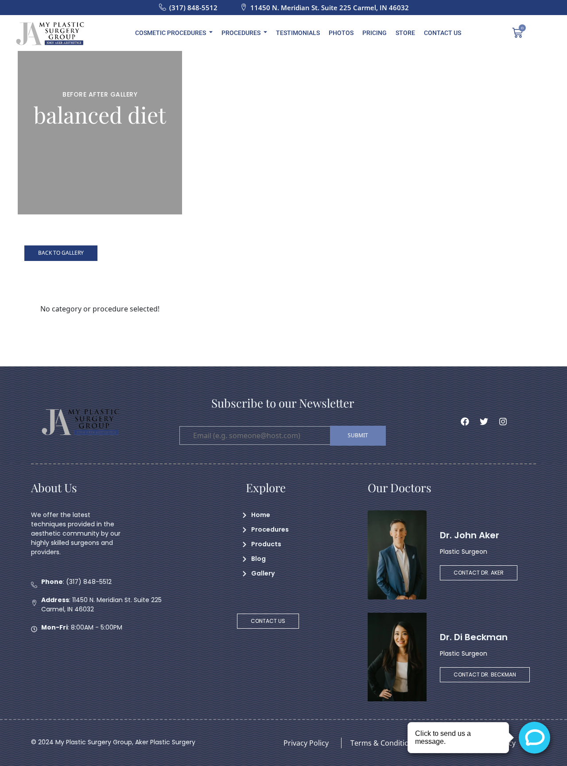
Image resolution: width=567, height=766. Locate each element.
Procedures (240, 32)
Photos (341, 32)
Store (405, 32)
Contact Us (442, 32)
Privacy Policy (306, 743)
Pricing (374, 32)
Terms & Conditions (383, 743)
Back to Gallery (61, 253)
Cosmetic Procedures (170, 32)
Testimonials (298, 32)
